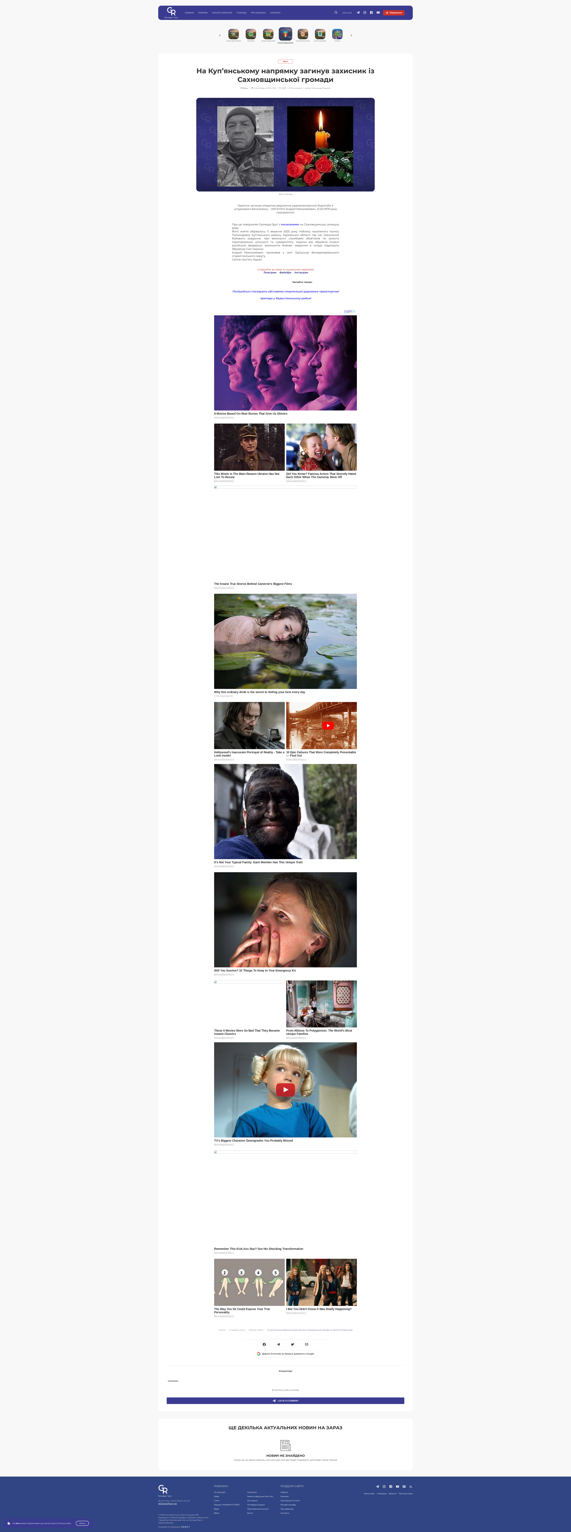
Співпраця (382, 1493)
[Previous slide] (219, 35)
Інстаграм (301, 272)
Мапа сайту (369, 1493)
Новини (189, 13)
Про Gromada (258, 13)
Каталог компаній (222, 13)
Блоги (250, 1513)
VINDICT (185, 1527)
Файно (82, 1523)
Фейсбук (285, 272)
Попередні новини (256, 1505)
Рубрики (203, 13)
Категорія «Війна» (256, 1330)
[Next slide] (351, 35)
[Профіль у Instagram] (365, 13)
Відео (216, 1509)
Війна (285, 61)
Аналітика (252, 1492)
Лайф (216, 1496)
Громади (242, 13)
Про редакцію (287, 1509)
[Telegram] (278, 1345)
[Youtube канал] (378, 13)
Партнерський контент (258, 1509)
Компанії (285, 1496)
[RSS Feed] (411, 1487)
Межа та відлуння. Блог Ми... (260, 1496)
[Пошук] (336, 13)
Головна (222, 1330)
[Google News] (404, 1487)
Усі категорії (219, 1492)
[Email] (307, 1345)
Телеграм (269, 272)
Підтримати (395, 12)
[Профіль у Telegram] (358, 13)
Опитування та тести (290, 1500)
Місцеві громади (288, 1505)
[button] (264, 1345)
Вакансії (392, 1493)
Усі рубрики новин (237, 1330)
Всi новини (252, 1500)
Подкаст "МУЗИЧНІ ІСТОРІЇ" (227, 1505)
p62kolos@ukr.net (167, 1503)
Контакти (275, 13)
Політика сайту (406, 1493)
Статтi (216, 1500)
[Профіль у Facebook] (371, 13)
